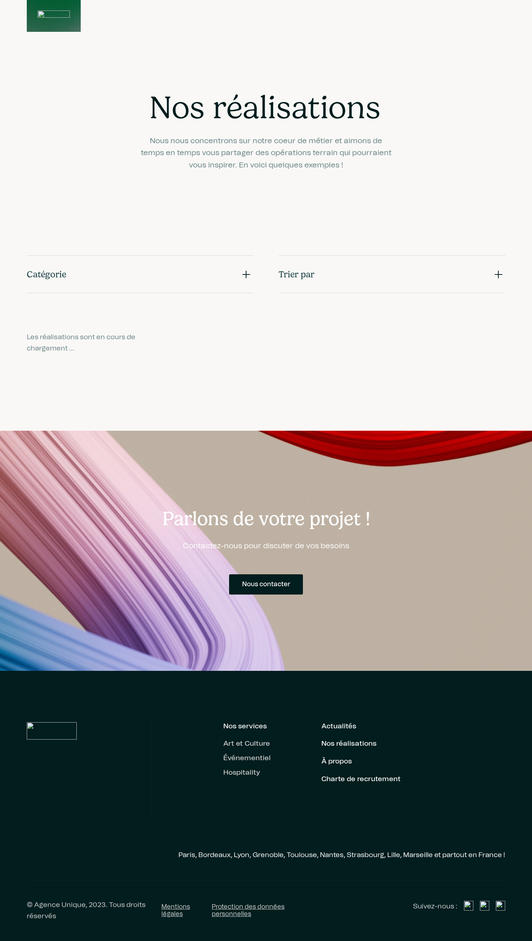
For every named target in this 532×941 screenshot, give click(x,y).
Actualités (338, 726)
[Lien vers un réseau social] (468, 905)
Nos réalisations (348, 743)
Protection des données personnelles (248, 910)
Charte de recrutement (361, 779)
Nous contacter (266, 584)
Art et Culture (246, 743)
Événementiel (247, 758)
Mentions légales (175, 910)
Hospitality (241, 772)
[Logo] (54, 16)
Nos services (245, 726)
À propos (336, 761)
